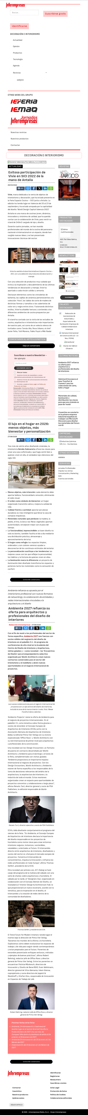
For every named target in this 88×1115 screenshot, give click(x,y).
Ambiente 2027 (31, 636)
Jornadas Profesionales (66, 468)
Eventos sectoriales (65, 479)
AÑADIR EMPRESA (17, 1105)
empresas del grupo (27, 399)
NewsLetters (55, 1080)
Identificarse (55, 1073)
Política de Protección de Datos (30, 410)
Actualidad (17, 40)
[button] (30, 73)
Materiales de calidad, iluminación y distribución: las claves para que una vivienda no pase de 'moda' (68, 400)
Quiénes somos (18, 1098)
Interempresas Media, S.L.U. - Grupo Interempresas (47, 1112)
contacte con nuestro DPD (36, 404)
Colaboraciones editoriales (61, 1098)
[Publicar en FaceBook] (33, 188)
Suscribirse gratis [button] (55, 13)
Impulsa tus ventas (65, 471)
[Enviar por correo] (27, 188)
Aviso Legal (33, 384)
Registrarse (55, 1076)
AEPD (40, 408)
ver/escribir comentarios (31, 580)
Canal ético (17, 1091)
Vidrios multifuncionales (68, 246)
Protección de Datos (58, 1091)
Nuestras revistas (19, 132)
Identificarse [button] (19, 26)
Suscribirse (69, 297)
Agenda (16, 65)
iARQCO (20, 80)
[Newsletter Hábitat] (69, 274)
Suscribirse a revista (58, 1083)
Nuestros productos (20, 139)
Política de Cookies (58, 1095)
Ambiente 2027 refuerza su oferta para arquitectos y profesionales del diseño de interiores (68, 366)
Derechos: (21, 400)
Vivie (10, 194)
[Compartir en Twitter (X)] (39, 188)
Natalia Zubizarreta (26, 449)
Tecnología (18, 59)
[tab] (44, 73)
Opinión (16, 46)
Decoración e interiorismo (25, 34)
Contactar (15, 145)
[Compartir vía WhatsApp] (50, 188)
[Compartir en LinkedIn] (45, 188)
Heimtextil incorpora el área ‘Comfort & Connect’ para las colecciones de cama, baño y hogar (68, 383)
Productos (17, 53)
